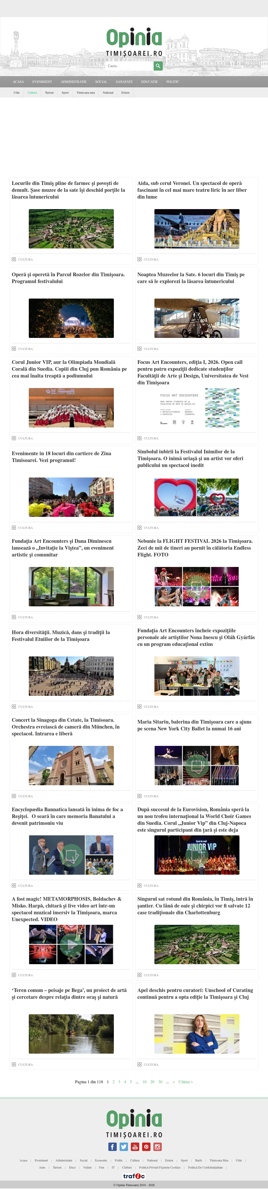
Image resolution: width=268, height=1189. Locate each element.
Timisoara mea (86, 92)
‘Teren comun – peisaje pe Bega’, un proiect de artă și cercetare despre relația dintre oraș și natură (69, 993)
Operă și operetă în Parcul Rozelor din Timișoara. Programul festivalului (68, 277)
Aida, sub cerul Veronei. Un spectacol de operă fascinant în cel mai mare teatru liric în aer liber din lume (192, 189)
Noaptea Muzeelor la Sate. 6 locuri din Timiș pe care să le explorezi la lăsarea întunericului (191, 277)
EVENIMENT (42, 81)
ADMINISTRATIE (74, 81)
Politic (119, 1160)
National (108, 92)
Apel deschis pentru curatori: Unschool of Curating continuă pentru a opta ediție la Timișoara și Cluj (195, 993)
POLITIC (172, 81)
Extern (125, 92)
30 (160, 1081)
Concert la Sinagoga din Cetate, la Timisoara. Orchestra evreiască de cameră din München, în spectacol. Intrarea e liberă (66, 726)
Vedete (87, 1167)
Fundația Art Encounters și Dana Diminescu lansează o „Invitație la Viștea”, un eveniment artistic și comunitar (63, 547)
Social (83, 1160)
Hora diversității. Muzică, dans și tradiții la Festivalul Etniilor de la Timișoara (61, 635)
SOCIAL (101, 81)
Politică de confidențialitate (205, 1167)
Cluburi (127, 1167)
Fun (101, 1167)
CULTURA (25, 259)
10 (144, 1081)
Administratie (63, 1160)
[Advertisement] (134, 137)
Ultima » (185, 1081)
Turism (49, 92)
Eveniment (41, 1160)
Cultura (32, 92)
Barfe (198, 1160)
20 (152, 1081)
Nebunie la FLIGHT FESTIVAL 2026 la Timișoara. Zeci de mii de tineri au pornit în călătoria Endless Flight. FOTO (195, 547)
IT (113, 1167)
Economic (101, 1160)
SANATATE (124, 81)
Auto (42, 1167)
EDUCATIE (149, 81)
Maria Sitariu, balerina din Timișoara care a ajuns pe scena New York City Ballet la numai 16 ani (194, 725)
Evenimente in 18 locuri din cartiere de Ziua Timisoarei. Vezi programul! (61, 456)
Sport (65, 92)
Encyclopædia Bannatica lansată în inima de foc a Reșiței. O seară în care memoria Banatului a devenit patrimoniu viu (67, 816)
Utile (17, 92)
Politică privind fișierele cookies (160, 1167)
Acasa (18, 81)
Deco (72, 1167)
